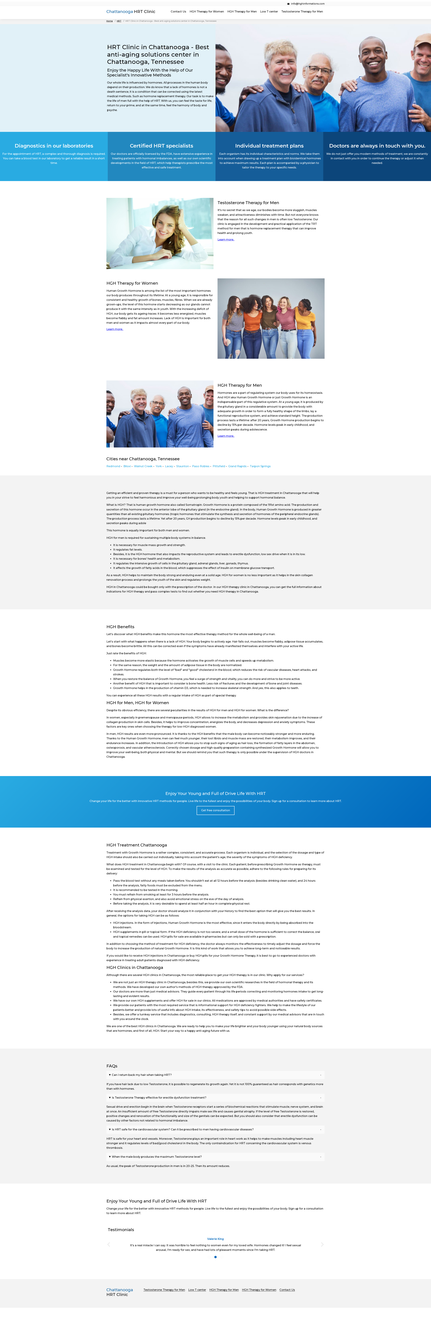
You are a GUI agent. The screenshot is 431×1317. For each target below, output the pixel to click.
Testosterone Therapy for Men (302, 11)
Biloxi (127, 466)
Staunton (182, 466)
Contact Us (178, 11)
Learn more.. (226, 239)
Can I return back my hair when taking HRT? (142, 1075)
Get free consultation (215, 810)
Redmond (113, 466)
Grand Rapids (237, 466)
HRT (119, 21)
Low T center (269, 11)
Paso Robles (200, 466)
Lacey (169, 466)
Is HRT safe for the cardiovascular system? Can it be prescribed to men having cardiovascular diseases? (183, 1129)
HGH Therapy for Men (242, 11)
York (159, 466)
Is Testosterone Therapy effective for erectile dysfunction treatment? (159, 1097)
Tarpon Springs (260, 466)
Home (109, 21)
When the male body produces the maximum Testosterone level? (157, 1156)
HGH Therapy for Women (207, 11)
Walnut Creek (143, 466)
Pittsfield (219, 466)
